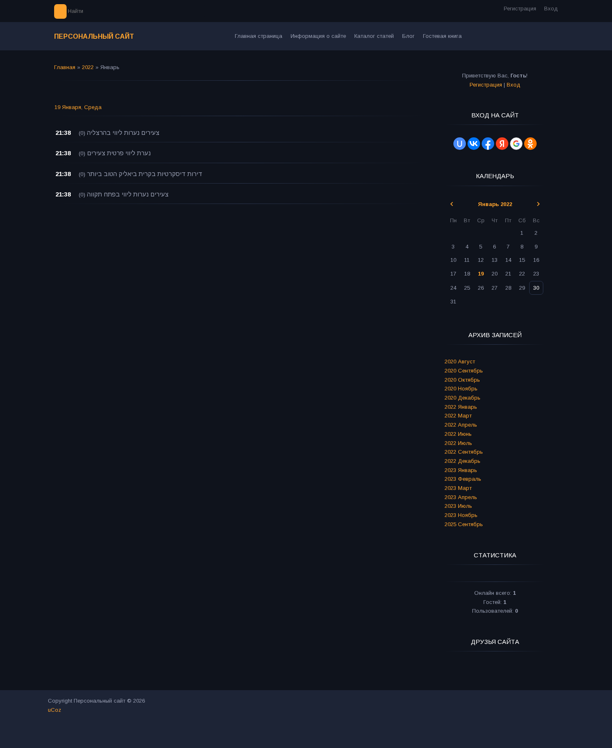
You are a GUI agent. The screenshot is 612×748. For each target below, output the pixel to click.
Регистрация (520, 8)
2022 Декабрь (462, 461)
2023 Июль (458, 506)
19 (481, 274)
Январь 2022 (495, 204)
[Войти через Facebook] (488, 143)
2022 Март (458, 416)
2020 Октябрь (462, 380)
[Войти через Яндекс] (502, 143)
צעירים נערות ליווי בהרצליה (123, 132)
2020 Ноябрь (461, 388)
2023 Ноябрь (461, 515)
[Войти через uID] (459, 143)
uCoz (54, 710)
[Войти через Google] (516, 143)
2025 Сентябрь (464, 524)
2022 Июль (458, 443)
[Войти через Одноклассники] (530, 143)
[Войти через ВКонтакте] (474, 143)
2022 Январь (461, 407)
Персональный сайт (94, 36)
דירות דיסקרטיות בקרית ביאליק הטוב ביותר (144, 173)
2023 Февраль (463, 479)
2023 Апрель (461, 497)
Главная (64, 67)
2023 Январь (461, 470)
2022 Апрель (461, 425)
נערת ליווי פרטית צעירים (119, 153)
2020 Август (460, 361)
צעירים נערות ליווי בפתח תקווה (128, 194)
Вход (551, 8)
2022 (88, 67)
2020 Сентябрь (464, 371)
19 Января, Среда (78, 107)
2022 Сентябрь (464, 452)
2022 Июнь (458, 434)
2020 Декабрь (462, 398)
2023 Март (458, 488)
